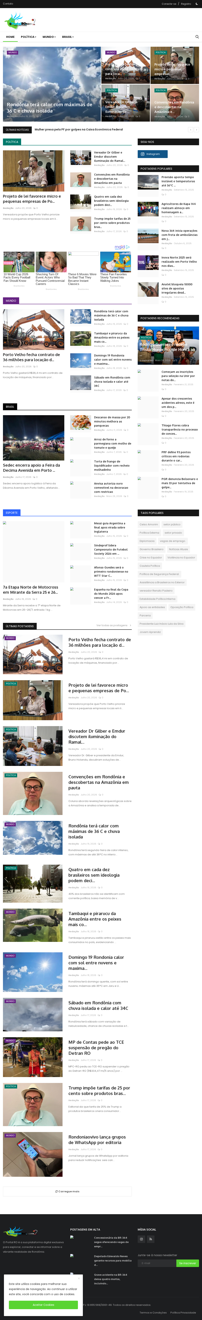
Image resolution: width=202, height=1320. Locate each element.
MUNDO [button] (48, 37)
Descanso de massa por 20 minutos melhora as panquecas (112, 421)
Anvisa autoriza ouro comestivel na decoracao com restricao (111, 487)
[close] (79, 1278)
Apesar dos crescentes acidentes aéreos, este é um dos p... (178, 402)
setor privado (173, 533)
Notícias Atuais (178, 549)
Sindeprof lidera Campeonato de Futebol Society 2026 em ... (111, 549)
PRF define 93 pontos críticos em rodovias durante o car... (176, 456)
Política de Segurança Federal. (159, 574)
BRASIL (10, 407)
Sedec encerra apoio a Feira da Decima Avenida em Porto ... (31, 467)
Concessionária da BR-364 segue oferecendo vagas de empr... (111, 1242)
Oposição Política (181, 607)
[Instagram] (141, 1239)
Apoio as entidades (152, 607)
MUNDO (11, 301)
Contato (8, 3)
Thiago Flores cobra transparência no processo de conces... (180, 429)
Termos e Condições (153, 1312)
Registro (186, 4)
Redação (12, 116)
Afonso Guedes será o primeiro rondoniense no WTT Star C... (111, 571)
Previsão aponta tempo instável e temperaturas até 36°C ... (178, 181)
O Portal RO (146, 360)
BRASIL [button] (67, 37)
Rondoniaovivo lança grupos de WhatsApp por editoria (97, 1139)
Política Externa (149, 533)
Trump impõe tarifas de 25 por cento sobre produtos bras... (112, 223)
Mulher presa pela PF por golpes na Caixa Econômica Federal (79, 129)
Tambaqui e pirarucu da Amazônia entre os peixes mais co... (111, 337)
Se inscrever (187, 1263)
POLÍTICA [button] (27, 37)
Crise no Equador (151, 557)
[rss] (150, 1239)
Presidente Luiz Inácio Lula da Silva (161, 624)
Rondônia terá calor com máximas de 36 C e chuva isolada (111, 315)
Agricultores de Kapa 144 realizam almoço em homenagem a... (179, 208)
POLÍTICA (12, 142)
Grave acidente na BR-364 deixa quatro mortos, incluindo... (110, 1279)
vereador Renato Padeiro (156, 591)
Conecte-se (169, 4)
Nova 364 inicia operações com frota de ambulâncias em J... (179, 235)
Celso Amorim (149, 524)
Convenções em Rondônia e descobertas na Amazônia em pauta (112, 178)
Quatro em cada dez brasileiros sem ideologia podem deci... (111, 201)
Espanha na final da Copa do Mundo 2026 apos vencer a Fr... (111, 593)
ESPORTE (12, 513)
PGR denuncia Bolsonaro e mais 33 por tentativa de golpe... (180, 483)
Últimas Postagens (20, 626)
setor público (172, 524)
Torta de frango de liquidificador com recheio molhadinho (112, 465)
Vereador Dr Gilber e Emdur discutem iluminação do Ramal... (109, 156)
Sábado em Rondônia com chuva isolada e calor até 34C (112, 381)
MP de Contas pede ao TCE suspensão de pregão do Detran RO (96, 1047)
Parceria (145, 615)
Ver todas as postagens (112, 625)
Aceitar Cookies (43, 1305)
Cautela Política (150, 566)
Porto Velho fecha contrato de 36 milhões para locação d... (31, 357)
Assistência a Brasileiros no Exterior (162, 582)
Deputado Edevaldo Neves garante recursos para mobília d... (113, 1260)
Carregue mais (68, 1191)
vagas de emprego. (173, 541)
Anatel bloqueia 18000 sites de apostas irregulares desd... (177, 288)
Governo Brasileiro (152, 549)
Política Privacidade (183, 1312)
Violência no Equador (181, 557)
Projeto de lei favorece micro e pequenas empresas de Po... (32, 198)
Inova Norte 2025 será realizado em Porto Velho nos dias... (179, 261)
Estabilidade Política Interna (157, 599)
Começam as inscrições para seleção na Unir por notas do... (178, 376)
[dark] (197, 4)
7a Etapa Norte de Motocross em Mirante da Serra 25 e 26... (30, 589)
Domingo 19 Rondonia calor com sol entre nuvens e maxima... (113, 359)
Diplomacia (147, 541)
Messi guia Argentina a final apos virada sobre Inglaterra (109, 527)
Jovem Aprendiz (150, 632)
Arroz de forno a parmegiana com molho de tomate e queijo (112, 443)
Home (10, 37)
